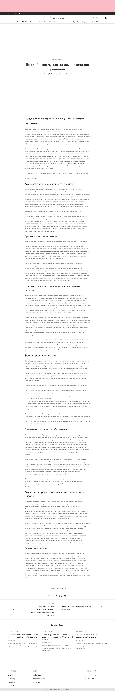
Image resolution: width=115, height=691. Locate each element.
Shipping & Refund (39, 679)
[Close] (113, 6)
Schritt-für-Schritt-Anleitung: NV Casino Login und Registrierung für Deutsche (23, 635)
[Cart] (106, 18)
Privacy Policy (12, 682)
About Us (10, 675)
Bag (74, 22)
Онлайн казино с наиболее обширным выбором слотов (87, 635)
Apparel (61, 22)
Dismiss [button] (67, 689)
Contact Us (36, 682)
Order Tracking (37, 675)
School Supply (81, 22)
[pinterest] (20, 14)
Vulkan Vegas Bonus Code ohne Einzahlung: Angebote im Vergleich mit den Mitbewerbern (57, 637)
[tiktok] (16, 14)
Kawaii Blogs (11, 679)
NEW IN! (25, 22)
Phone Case (53, 22)
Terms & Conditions (13, 686)
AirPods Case (43, 22)
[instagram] (12, 14)
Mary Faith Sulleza (51, 74)
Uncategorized (57, 59)
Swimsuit (68, 22)
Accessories (33, 22)
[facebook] (9, 14)
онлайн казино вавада (61, 340)
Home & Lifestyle (93, 22)
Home (18, 22)
